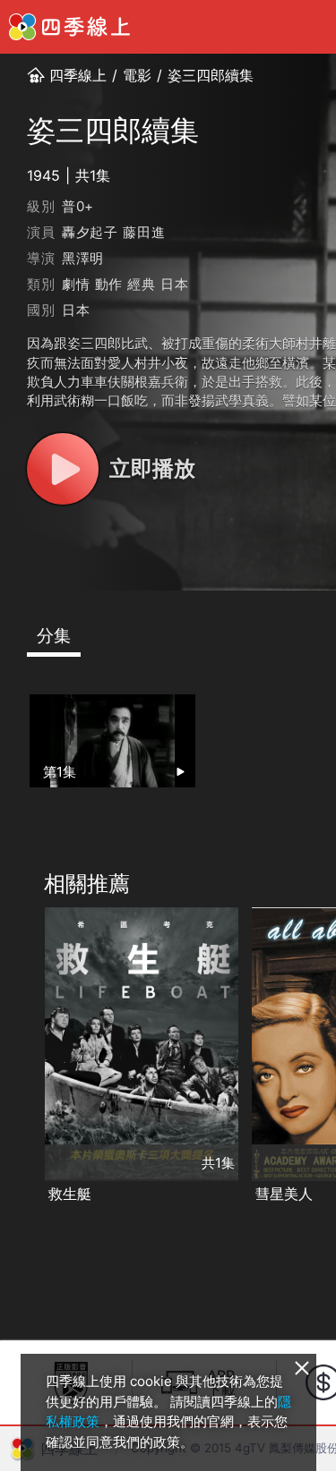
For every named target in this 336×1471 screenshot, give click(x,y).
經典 (141, 284)
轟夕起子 (90, 232)
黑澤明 (83, 258)
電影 (137, 75)
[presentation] (19, 1056)
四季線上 (78, 75)
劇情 (76, 284)
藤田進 (144, 232)
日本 (174, 284)
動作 (109, 284)
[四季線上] (69, 27)
